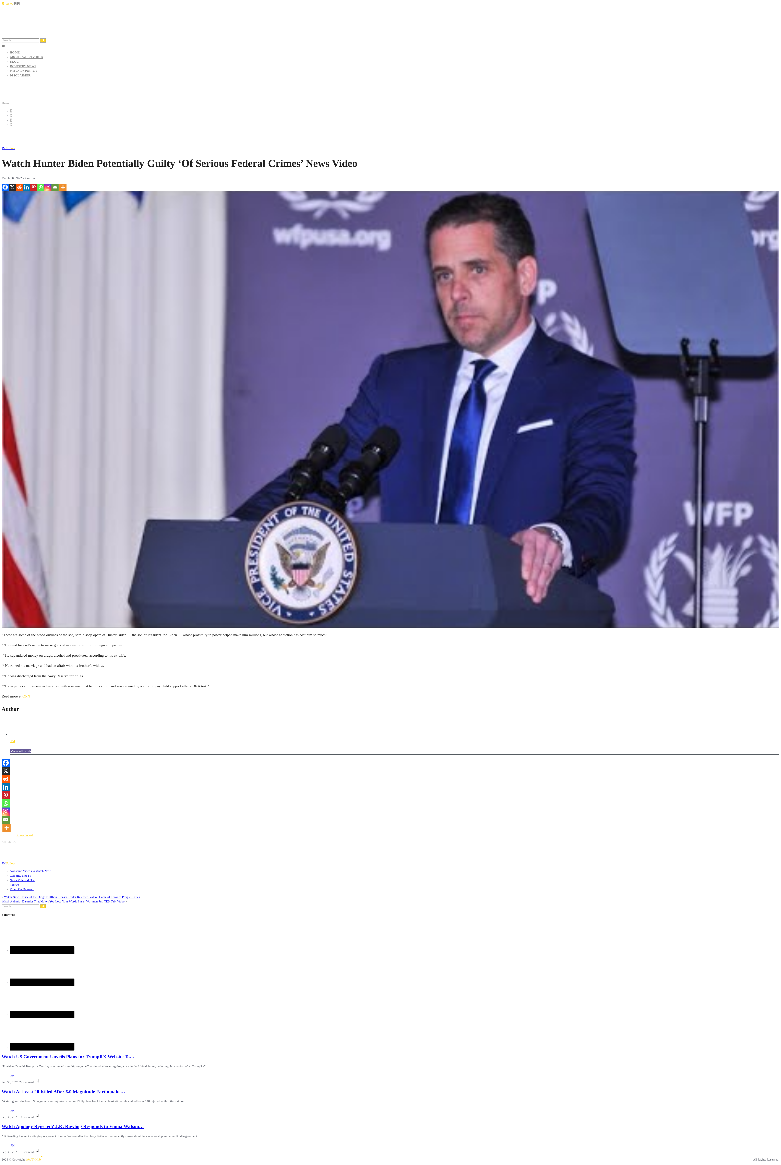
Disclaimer (20, 75)
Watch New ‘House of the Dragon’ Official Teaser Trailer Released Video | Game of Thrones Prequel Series (72, 897)
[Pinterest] (33, 187)
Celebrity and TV (21, 875)
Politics (14, 884)
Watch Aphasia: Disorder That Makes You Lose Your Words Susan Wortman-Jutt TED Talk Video (63, 901)
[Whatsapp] (40, 187)
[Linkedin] (26, 187)
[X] (12, 187)
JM (8, 148)
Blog (14, 61)
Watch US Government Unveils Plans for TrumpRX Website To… (68, 1056)
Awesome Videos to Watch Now (30, 871)
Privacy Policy (23, 70)
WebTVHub (33, 1159)
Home (15, 52)
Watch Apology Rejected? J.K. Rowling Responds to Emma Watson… (73, 1126)
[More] (63, 187)
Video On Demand (22, 889)
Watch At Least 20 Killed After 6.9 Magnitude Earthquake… (63, 1091)
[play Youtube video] (390, 409)
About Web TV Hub (26, 57)
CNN (26, 696)
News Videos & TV (22, 880)
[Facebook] (5, 187)
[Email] (55, 187)
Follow (8, 3)
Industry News (23, 66)
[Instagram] (47, 187)
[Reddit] (19, 187)
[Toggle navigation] (3, 46)
